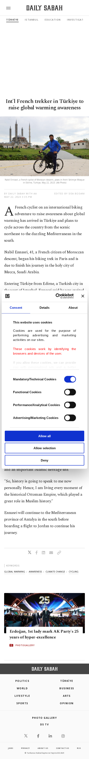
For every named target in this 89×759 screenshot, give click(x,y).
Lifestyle (22, 696)
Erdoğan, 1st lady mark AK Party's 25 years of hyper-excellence (44, 634)
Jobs (10, 748)
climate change (55, 571)
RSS (79, 748)
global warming (14, 571)
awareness (35, 571)
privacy (25, 748)
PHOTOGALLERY (25, 645)
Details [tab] (45, 307)
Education (53, 19)
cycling (73, 571)
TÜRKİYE (12, 19)
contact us (62, 748)
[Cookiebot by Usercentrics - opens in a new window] (56, 296)
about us (43, 748)
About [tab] (73, 307)
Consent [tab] (16, 307)
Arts (67, 696)
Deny (44, 460)
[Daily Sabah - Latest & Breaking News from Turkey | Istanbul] (44, 8)
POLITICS (22, 681)
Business (66, 688)
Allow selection (45, 448)
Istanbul (31, 19)
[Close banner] (82, 296)
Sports (22, 703)
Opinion (66, 703)
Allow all (44, 436)
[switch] (70, 392)
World (22, 688)
